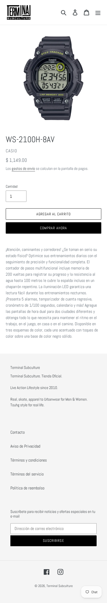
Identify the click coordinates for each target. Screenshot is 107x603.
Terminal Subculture (59, 586)
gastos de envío (23, 168)
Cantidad (11, 186)
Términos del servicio (27, 474)
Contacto (17, 432)
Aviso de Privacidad (25, 446)
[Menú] (98, 12)
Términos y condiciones (28, 460)
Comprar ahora (53, 228)
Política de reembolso (27, 488)
